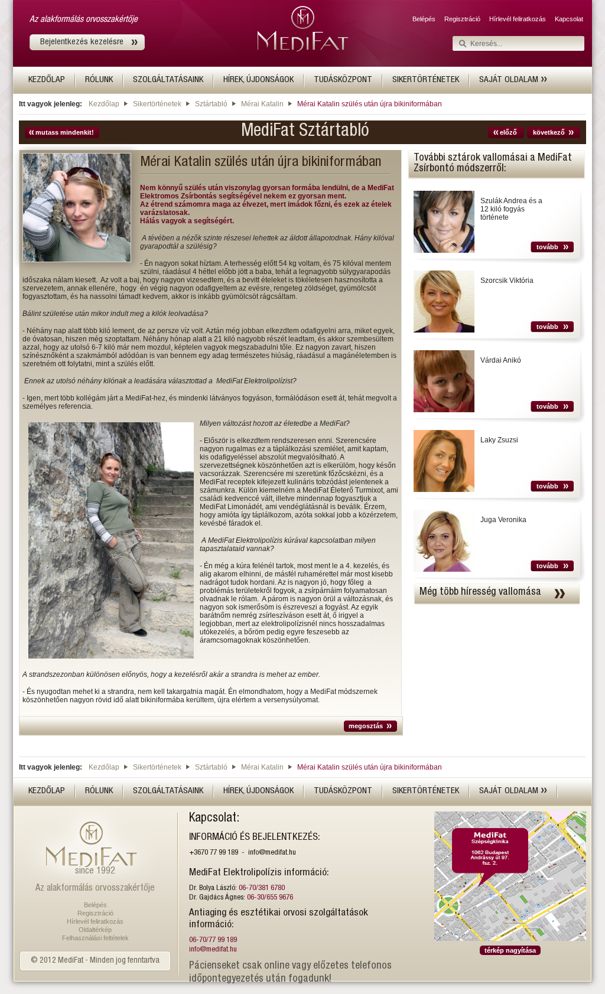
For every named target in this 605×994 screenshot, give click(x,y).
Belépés (423, 18)
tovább (547, 246)
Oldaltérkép (95, 929)
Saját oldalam (510, 80)
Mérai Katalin (262, 104)
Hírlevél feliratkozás (517, 18)
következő (549, 132)
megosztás (366, 725)
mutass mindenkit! (64, 132)
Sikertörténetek (425, 80)
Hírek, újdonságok (258, 80)
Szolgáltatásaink (168, 80)
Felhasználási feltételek (95, 937)
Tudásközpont (343, 80)
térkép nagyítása (510, 950)
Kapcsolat (569, 18)
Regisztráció (462, 18)
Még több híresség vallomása (480, 592)
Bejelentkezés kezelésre (81, 42)
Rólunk (99, 80)
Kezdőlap (46, 80)
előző (508, 132)
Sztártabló (211, 104)
